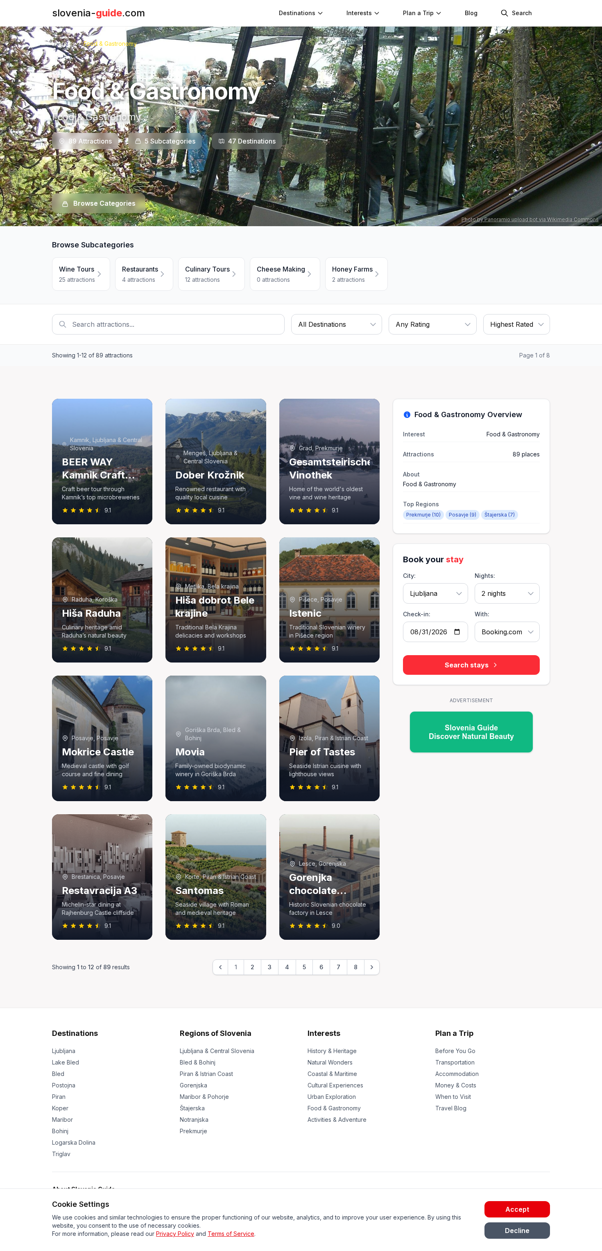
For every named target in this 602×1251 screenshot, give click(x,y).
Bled (58, 1073)
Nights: (485, 575)
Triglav (61, 1153)
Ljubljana (63, 1050)
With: (482, 614)
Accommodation (457, 1073)
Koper (60, 1108)
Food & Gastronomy (334, 1108)
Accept (517, 1209)
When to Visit (453, 1096)
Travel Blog (450, 1108)
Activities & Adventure (337, 1119)
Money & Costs (455, 1085)
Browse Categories (104, 203)
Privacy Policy (175, 1233)
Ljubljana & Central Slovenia (217, 1050)
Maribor (62, 1119)
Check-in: (416, 614)
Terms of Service (231, 1233)
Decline (517, 1230)
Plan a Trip (454, 1033)
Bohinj (60, 1130)
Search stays (467, 665)
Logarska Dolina (73, 1142)
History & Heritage (332, 1050)
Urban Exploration (332, 1096)
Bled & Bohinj (197, 1062)
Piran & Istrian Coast (206, 1073)
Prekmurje (193, 1130)
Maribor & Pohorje (204, 1096)
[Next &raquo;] (372, 967)
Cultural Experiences (335, 1085)
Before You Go (455, 1050)
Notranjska (194, 1119)
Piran (59, 1096)
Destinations (75, 1033)
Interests (359, 12)
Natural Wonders (330, 1062)
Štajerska (192, 1108)
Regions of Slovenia (215, 1033)
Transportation (455, 1062)
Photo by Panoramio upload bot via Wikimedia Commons (530, 219)
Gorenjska (193, 1085)
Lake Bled (65, 1062)
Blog (471, 12)
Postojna (63, 1085)
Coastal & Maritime (332, 1073)
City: (409, 575)
